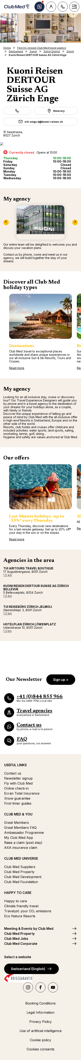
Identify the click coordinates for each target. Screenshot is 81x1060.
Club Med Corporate (20, 943)
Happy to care (15, 901)
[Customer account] (51, 7)
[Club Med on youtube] (53, 987)
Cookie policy (40, 1040)
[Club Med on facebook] (40, 987)
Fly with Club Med (18, 783)
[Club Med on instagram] (28, 987)
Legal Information (40, 1012)
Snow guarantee (17, 798)
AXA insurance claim (20, 847)
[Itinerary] (40, 143)
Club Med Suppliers (19, 867)
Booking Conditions (40, 1003)
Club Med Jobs (16, 938)
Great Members (16, 822)
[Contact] (63, 7)
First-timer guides (17, 803)
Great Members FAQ (20, 827)
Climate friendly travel (21, 906)
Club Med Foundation (21, 882)
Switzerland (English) (28, 969)
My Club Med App (18, 837)
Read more (16, 368)
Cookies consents (40, 1049)
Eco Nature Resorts (19, 916)
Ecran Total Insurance (21, 793)
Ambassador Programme (24, 832)
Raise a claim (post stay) (23, 842)
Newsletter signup (18, 778)
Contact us (12, 773)
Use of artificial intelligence (41, 1031)
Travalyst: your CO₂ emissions (27, 911)
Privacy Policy (40, 1022)
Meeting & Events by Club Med (28, 928)
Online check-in (16, 788)
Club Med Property (19, 872)
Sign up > (60, 680)
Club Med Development (22, 877)
